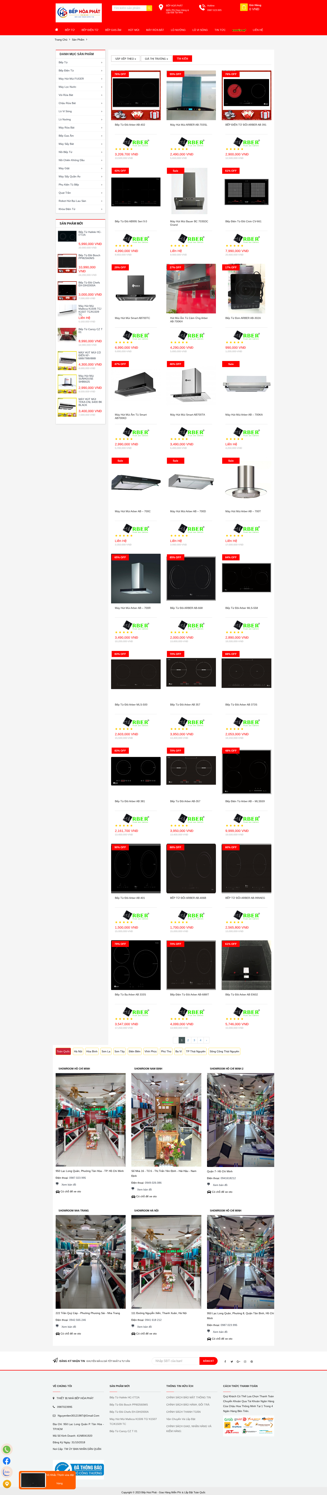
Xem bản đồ (69, 1184)
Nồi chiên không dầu (72, 160)
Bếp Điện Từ (90, 29)
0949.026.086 (153, 1182)
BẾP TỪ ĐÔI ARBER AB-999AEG (245, 897)
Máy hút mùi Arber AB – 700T (243, 511)
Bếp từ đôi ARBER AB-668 (186, 607)
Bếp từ (63, 62)
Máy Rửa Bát (155, 29)
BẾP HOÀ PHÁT (174, 5)
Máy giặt (64, 168)
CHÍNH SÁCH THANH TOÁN (183, 1411)
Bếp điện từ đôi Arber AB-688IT (189, 994)
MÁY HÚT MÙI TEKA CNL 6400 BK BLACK (90, 402)
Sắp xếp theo (125, 58)
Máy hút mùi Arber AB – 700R (133, 607)
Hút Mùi (133, 29)
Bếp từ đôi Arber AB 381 (130, 801)
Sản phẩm (78, 39)
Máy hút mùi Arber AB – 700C (133, 511)
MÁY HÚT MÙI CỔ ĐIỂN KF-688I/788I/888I (90, 355)
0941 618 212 (153, 1319)
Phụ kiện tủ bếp (69, 184)
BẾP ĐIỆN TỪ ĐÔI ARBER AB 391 (245, 124)
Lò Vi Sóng (200, 29)
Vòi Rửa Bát (66, 94)
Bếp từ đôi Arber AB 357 (185, 704)
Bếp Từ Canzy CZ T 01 (91, 331)
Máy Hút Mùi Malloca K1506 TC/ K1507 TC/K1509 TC (90, 310)
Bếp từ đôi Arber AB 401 (130, 897)
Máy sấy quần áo (69, 176)
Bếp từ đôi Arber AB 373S (241, 704)
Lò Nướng (178, 29)
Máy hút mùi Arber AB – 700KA (244, 414)
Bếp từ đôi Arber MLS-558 (241, 607)
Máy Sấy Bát (66, 143)
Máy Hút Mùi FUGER (71, 78)
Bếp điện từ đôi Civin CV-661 (243, 221)
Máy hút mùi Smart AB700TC (132, 318)
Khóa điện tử (67, 209)
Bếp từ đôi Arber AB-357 (185, 801)
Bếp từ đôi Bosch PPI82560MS (89, 257)
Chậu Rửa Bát (67, 103)
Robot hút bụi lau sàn (72, 200)
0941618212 (228, 1178)
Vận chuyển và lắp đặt (180, 1419)
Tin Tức (220, 29)
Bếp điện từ (66, 70)
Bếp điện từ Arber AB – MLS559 (245, 801)
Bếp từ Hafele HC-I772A (90, 233)
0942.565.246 (77, 1319)
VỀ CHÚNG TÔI (62, 1386)
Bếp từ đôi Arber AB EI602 (241, 994)
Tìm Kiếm (182, 58)
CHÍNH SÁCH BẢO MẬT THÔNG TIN (188, 1397)
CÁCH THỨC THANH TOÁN (240, 1386)
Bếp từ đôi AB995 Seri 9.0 (131, 221)
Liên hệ (258, 29)
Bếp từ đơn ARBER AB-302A (243, 318)
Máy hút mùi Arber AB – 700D (188, 511)
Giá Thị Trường (156, 58)
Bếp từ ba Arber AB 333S (130, 994)
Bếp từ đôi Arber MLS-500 (131, 704)
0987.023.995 (77, 1177)
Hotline (211, 5)
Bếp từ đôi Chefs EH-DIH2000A (89, 284)
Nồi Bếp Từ (65, 151)
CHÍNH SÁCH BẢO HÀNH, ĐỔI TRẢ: (188, 1404)
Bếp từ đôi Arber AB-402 (130, 124)
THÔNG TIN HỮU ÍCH (179, 1386)
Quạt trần (65, 192)
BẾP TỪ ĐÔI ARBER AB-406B (188, 897)
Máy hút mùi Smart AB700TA (187, 414)
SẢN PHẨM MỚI (120, 1386)
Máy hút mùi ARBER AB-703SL (188, 124)
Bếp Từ (70, 29)
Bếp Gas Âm (113, 29)
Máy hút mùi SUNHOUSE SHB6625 (86, 378)
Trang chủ (61, 39)
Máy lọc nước (67, 86)
